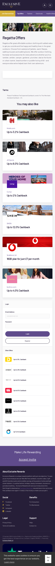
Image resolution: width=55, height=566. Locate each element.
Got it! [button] (48, 559)
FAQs (31, 522)
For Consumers (34, 502)
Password (8, 322)
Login (27, 334)
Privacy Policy (7, 522)
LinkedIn (8, 511)
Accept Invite (27, 459)
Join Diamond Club (8, 13)
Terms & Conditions (9, 526)
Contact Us (32, 526)
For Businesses (34, 505)
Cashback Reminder (26, 488)
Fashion (29, 13)
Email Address (9, 312)
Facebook (9, 502)
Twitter (8, 505)
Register (27, 341)
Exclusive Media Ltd (8, 540)
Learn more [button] (9, 562)
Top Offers (20, 13)
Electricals (39, 13)
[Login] (44, 5)
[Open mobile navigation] (50, 5)
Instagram (9, 508)
